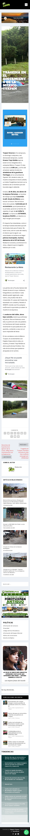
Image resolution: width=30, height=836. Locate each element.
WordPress (16, 831)
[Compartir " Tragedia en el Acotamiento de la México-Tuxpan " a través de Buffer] (25, 433)
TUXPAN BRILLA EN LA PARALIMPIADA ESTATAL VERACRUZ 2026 (15, 733)
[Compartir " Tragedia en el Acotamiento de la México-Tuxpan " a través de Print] (18, 436)
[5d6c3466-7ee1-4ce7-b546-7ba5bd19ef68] (15, 397)
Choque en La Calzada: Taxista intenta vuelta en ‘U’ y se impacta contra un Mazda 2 (13, 571)
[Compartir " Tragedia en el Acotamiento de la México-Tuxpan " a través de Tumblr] (15, 433)
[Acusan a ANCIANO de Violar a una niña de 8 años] (15, 515)
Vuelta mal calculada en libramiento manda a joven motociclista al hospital (16, 724)
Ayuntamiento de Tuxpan (16, 708)
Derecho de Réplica (8, 638)
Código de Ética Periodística (11, 630)
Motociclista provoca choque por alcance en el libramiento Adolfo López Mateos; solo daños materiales (14, 501)
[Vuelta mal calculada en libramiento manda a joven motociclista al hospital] (5, 723)
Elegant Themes (14, 829)
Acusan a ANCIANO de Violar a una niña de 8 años (14, 525)
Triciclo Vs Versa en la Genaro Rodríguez (12, 547)
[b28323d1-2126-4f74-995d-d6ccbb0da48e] (15, 417)
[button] (26, 832)
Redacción (9, 92)
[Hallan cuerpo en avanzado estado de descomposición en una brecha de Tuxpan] (5, 743)
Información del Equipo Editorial (12, 633)
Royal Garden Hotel (15, 134)
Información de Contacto (10, 626)
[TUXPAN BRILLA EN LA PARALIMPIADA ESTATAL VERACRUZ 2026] (5, 732)
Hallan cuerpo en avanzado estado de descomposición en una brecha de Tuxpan (16, 743)
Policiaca (6, 95)
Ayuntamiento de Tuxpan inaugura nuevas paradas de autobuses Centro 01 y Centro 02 (17, 704)
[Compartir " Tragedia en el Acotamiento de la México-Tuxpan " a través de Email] (15, 436)
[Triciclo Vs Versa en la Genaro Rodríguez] (15, 537)
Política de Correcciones (10, 635)
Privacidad (6, 628)
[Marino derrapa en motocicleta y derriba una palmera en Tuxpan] (5, 714)
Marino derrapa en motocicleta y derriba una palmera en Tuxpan (17, 715)
